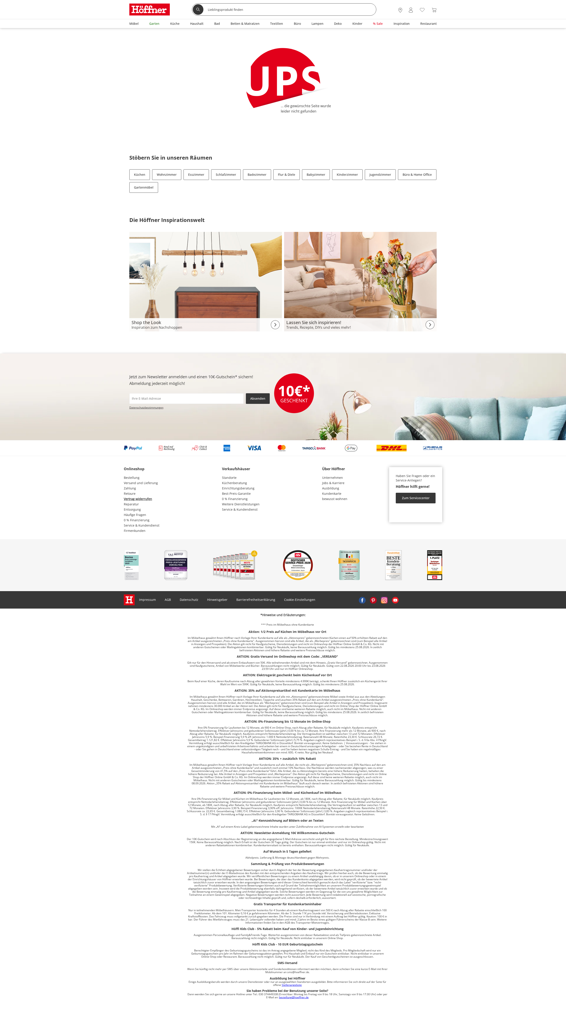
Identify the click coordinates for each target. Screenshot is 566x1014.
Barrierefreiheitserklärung (255, 600)
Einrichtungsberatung (238, 488)
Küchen (139, 174)
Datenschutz (189, 600)
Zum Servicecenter (416, 498)
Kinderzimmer (347, 174)
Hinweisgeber (217, 600)
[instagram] (384, 599)
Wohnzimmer (167, 174)
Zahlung (130, 488)
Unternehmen (332, 477)
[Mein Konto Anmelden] (411, 10)
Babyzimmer (316, 174)
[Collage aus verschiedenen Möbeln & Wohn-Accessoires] (205, 281)
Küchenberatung (234, 483)
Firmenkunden (134, 531)
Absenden (257, 398)
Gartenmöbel (143, 187)
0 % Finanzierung (136, 520)
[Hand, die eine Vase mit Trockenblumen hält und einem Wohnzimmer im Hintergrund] (360, 281)
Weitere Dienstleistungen (241, 504)
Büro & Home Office (417, 174)
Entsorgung (132, 509)
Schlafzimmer (226, 174)
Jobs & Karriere (333, 483)
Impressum (147, 600)
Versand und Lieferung (141, 483)
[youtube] (395, 599)
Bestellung (132, 477)
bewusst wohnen (334, 499)
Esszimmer (196, 174)
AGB (168, 600)
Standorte (229, 477)
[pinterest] (373, 599)
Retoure (130, 493)
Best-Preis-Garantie (236, 493)
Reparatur (131, 504)
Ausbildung (330, 488)
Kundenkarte (331, 493)
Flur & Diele (286, 174)
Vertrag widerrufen (138, 499)
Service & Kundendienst (141, 525)
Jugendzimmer (380, 174)
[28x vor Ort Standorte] (400, 10)
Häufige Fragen (135, 515)
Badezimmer (257, 174)
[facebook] (362, 599)
